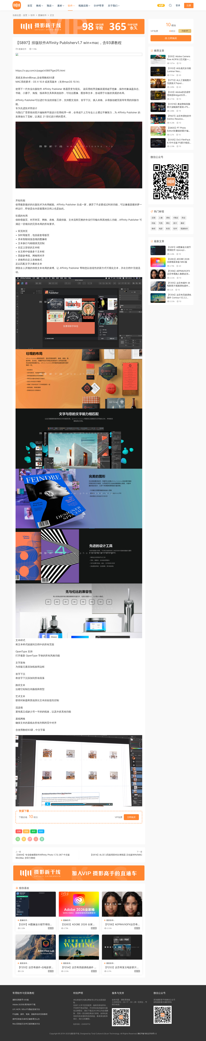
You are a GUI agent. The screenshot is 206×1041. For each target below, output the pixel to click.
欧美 (168, 228)
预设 (49, 5)
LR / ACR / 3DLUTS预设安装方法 (26, 1009)
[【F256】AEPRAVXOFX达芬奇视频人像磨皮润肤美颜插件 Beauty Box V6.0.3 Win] (122, 904)
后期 (19, 831)
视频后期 (83, 5)
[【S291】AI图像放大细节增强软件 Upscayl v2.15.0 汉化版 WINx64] (36, 904)
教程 (38, 5)
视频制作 (184, 228)
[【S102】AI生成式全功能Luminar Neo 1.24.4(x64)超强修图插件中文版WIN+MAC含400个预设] (158, 71)
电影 (161, 228)
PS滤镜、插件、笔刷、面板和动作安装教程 (30, 1014)
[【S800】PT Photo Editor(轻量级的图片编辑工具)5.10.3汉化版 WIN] (158, 131)
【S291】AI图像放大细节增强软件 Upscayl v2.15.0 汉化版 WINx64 (35, 924)
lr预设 (175, 218)
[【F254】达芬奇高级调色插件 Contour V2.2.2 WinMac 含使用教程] (79, 947)
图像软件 (22, 49)
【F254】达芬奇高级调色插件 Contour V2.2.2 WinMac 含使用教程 (78, 967)
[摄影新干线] (17, 5)
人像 (161, 218)
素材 (59, 5)
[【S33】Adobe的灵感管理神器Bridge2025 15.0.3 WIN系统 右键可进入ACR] (158, 95)
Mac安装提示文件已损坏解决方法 (26, 1024)
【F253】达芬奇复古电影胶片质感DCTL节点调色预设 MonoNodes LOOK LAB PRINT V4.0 (122, 967)
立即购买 (131, 817)
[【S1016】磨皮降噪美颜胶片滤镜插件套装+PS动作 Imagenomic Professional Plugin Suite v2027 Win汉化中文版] (158, 107)
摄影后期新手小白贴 (21, 1000)
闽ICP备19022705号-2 (147, 1033)
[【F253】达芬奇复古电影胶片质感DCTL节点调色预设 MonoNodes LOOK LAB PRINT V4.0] (122, 947)
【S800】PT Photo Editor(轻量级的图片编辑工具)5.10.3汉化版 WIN (178, 130)
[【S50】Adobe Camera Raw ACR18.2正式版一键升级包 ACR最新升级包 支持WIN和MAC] (158, 59)
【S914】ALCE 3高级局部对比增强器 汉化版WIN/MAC (116, 854)
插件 (33, 831)
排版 (26, 831)
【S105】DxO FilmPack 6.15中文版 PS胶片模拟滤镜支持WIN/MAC (178, 142)
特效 (153, 223)
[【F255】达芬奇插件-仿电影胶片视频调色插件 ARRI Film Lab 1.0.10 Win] (36, 947)
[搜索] (170, 5)
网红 (168, 223)
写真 (161, 223)
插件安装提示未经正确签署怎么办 (26, 1019)
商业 (183, 218)
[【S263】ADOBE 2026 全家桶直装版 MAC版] (79, 904)
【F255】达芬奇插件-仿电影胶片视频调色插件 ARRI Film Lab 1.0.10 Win (35, 967)
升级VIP (185, 31)
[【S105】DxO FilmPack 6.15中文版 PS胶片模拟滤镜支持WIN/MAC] (158, 143)
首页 (29, 5)
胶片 (175, 223)
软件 (70, 5)
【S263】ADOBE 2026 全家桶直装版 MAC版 (78, 924)
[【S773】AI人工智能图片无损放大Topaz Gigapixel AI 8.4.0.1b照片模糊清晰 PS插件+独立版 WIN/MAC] (158, 83)
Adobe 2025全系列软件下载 (24, 1004)
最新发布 (110, 920)
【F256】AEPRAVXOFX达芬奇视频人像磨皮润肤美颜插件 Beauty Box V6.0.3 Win (121, 924)
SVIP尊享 (99, 5)
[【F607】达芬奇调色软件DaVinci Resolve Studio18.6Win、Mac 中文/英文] (158, 119)
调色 (168, 218)
